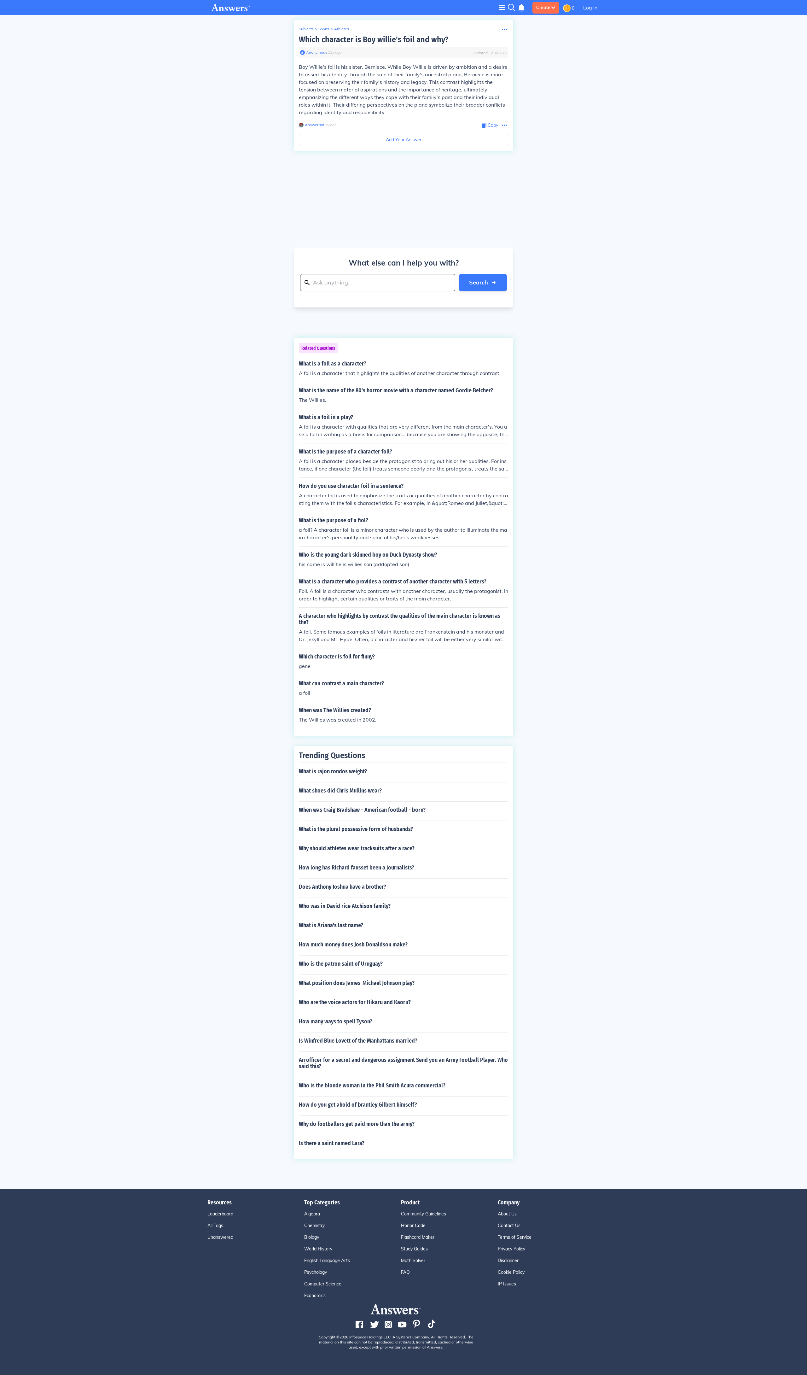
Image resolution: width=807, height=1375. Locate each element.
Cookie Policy (511, 1272)
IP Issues (507, 1284)
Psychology (315, 1272)
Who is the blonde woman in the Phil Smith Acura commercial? (372, 1085)
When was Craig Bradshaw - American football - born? (362, 809)
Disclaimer (508, 1260)
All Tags (215, 1225)
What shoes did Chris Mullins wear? (340, 790)
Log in (590, 7)
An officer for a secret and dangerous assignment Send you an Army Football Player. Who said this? (403, 1063)
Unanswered (220, 1237)
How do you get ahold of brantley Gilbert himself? (358, 1104)
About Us (507, 1214)
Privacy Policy (511, 1249)
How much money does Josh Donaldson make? (353, 944)
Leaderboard (220, 1214)
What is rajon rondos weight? (333, 771)
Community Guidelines (423, 1214)
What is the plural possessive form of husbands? (356, 829)
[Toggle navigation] (502, 7)
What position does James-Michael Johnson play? (357, 983)
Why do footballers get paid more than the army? (357, 1123)
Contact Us (509, 1225)
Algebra (312, 1214)
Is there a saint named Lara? (331, 1143)
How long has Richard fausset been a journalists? (356, 867)
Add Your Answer (403, 140)
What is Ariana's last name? (331, 925)
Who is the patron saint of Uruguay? (341, 963)
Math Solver (413, 1260)
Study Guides (414, 1249)
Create (543, 7)
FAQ (405, 1272)
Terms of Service (514, 1237)
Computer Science (322, 1284)
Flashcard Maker (417, 1237)
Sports (323, 28)
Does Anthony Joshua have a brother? (342, 886)
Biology (311, 1237)
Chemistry (314, 1225)
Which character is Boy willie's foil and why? (373, 39)
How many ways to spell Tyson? (335, 1021)
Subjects (306, 28)
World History (318, 1249)
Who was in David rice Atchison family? (345, 906)
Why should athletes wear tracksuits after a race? (357, 848)
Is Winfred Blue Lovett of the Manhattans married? (358, 1040)
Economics (315, 1295)
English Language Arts (327, 1260)
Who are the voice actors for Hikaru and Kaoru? (355, 1002)
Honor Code (413, 1225)
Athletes (341, 28)
